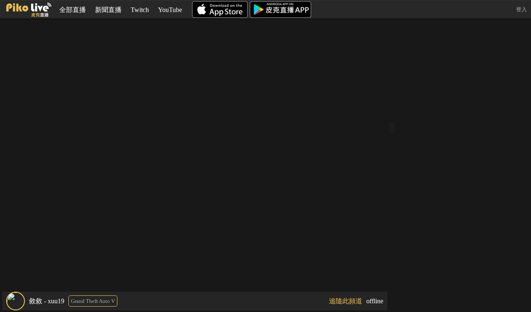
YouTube (170, 9)
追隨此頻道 (345, 301)
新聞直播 (108, 9)
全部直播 (72, 9)
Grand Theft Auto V (93, 301)
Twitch (140, 9)
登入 (521, 9)
